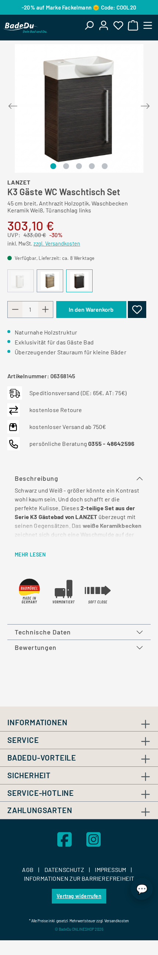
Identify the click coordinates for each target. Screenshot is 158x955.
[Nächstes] (145, 105)
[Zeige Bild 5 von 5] (105, 166)
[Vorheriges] (12, 105)
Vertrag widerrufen (79, 896)
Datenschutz (64, 869)
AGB (28, 869)
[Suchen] (89, 25)
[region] (79, 108)
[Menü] (147, 25)
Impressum (111, 869)
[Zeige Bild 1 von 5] (53, 166)
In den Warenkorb (91, 309)
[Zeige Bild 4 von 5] (92, 166)
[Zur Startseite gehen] (25, 27)
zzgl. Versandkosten (56, 243)
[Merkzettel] (118, 25)
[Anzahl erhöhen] (45, 309)
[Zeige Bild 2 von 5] (66, 166)
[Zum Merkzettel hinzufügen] (137, 309)
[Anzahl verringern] (15, 309)
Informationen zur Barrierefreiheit (79, 878)
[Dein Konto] (103, 25)
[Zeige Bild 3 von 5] (79, 166)
